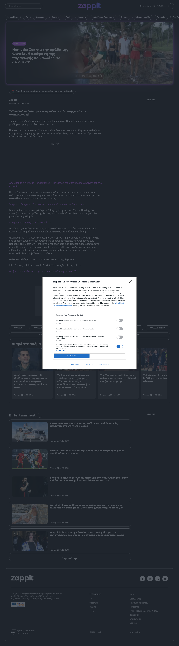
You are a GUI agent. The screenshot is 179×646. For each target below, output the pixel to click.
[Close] (131, 282)
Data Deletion (76, 364)
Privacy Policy (103, 364)
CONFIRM (71, 355)
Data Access (89, 364)
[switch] (120, 320)
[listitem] (89, 315)
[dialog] (89, 323)
